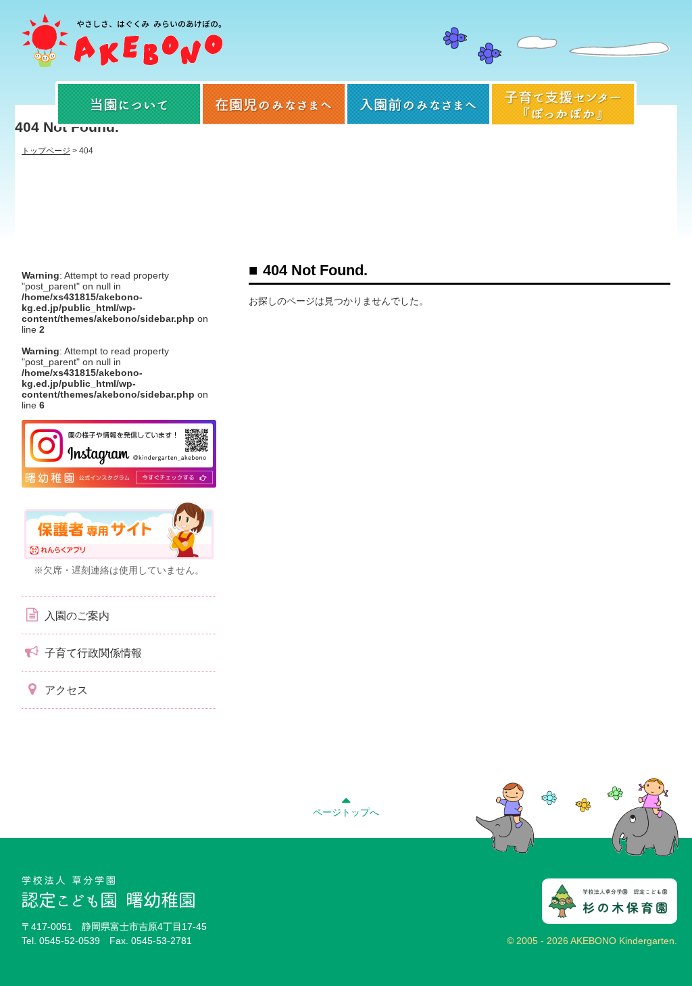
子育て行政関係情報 (92, 653)
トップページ (46, 151)
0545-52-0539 (69, 940)
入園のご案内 (75, 615)
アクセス (65, 690)
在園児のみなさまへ (274, 104)
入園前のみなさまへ (418, 104)
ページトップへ (346, 812)
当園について (129, 104)
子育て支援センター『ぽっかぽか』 (563, 104)
